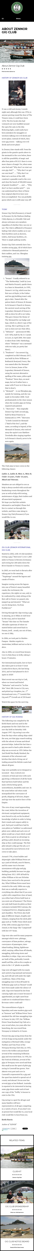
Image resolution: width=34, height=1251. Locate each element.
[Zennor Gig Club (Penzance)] (17, 8)
